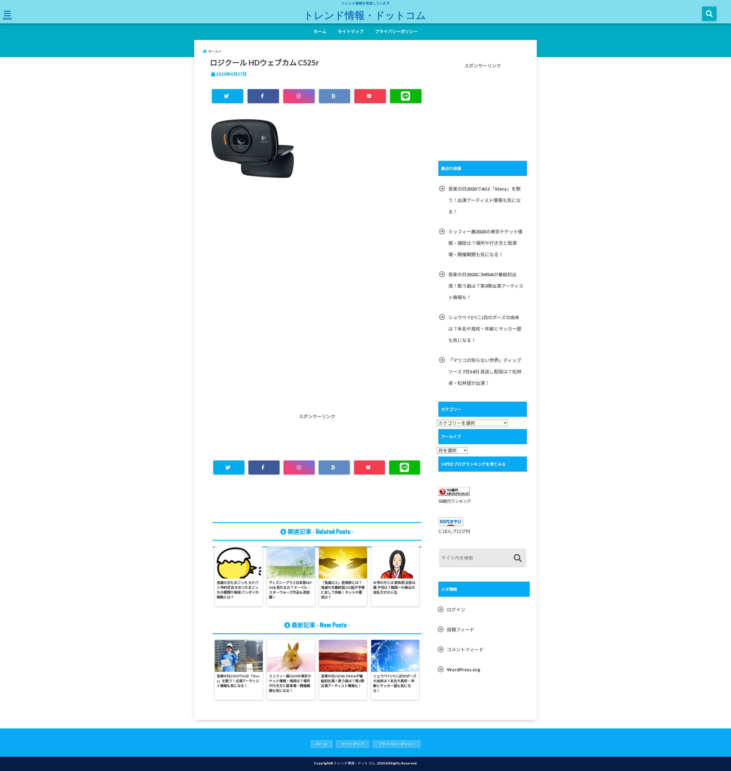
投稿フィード (460, 629)
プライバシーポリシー (396, 31)
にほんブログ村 (454, 531)
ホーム (320, 31)
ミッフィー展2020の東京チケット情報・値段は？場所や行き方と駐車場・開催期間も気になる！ (485, 243)
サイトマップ (351, 31)
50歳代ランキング (454, 501)
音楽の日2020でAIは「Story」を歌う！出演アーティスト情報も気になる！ (484, 200)
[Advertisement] (317, 253)
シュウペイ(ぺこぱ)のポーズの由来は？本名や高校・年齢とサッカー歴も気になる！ (484, 329)
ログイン (456, 609)
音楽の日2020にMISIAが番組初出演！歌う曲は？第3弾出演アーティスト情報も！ (485, 286)
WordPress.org (463, 669)
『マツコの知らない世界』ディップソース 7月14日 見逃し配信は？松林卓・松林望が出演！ (484, 371)
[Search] (517, 558)
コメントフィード (465, 649)
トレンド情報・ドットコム (365, 15)
